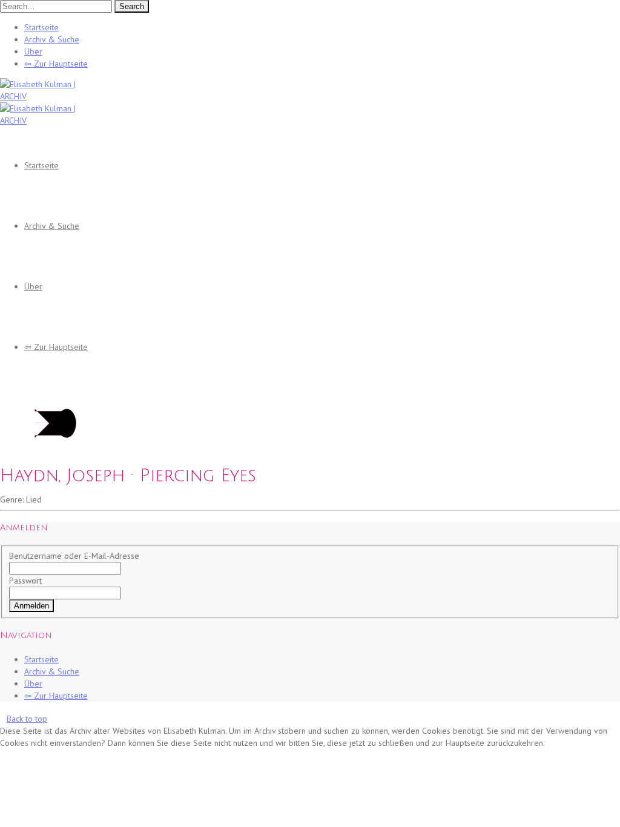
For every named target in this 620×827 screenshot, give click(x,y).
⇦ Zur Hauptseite (56, 63)
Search (131, 6)
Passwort (25, 580)
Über (33, 51)
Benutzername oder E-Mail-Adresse (74, 555)
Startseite (41, 27)
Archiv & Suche (51, 39)
